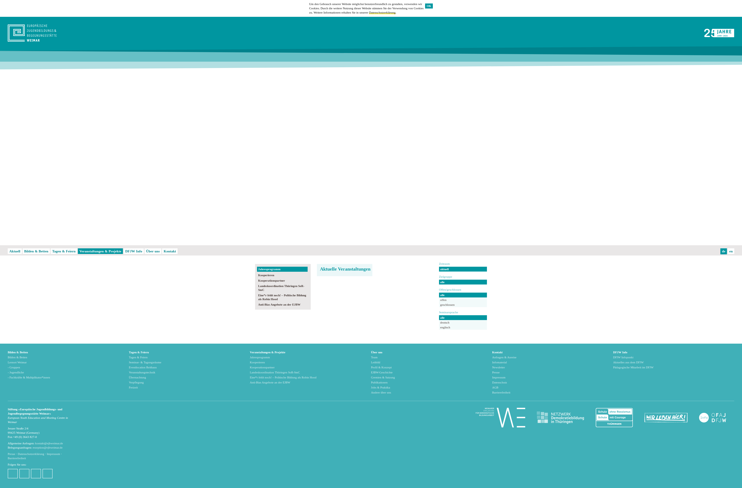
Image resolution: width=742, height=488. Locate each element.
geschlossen (447, 304)
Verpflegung (136, 382)
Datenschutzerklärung (382, 12)
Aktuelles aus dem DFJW (628, 362)
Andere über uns (381, 392)
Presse (496, 372)
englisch (445, 327)
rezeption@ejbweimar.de (48, 447)
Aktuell (14, 251)
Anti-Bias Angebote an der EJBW (279, 304)
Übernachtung (137, 377)
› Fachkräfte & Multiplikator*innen (29, 377)
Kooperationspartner (271, 280)
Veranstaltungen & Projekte (100, 251)
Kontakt (170, 251)
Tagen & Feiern (64, 251)
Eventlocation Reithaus (143, 367)
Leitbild (375, 362)
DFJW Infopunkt (623, 357)
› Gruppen (14, 367)
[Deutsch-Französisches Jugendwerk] (716, 417)
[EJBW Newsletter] (48, 473)
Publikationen (379, 382)
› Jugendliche (16, 372)
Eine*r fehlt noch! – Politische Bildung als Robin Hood (282, 297)
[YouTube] (36, 473)
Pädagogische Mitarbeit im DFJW (633, 367)
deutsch (444, 322)
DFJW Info (133, 251)
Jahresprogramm (269, 269)
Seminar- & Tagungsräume (145, 362)
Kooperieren (266, 275)
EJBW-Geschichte (382, 372)
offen (443, 299)
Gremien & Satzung (383, 377)
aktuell (444, 269)
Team (374, 357)
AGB (495, 387)
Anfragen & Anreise (504, 357)
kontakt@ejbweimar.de (49, 443)
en (731, 251)
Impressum (498, 377)
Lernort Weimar (17, 362)
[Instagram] (24, 473)
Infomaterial (499, 362)
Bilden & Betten (36, 251)
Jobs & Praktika (380, 387)
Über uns (153, 251)
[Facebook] (13, 473)
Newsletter (498, 367)
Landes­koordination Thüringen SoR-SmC (281, 287)
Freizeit (133, 387)
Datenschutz (499, 382)
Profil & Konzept (381, 367)
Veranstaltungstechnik (142, 372)
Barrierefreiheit (501, 392)
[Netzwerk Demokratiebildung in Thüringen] (560, 417)
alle (442, 282)
